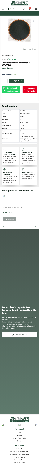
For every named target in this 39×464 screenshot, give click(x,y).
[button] (35, 8)
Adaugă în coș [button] (9, 219)
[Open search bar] (3, 9)
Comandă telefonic (31, 89)
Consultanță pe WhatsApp (12, 89)
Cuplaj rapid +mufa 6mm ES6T (13, 208)
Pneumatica (12, 59)
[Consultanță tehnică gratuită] (5, 149)
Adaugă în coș (16, 81)
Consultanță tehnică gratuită (9, 153)
